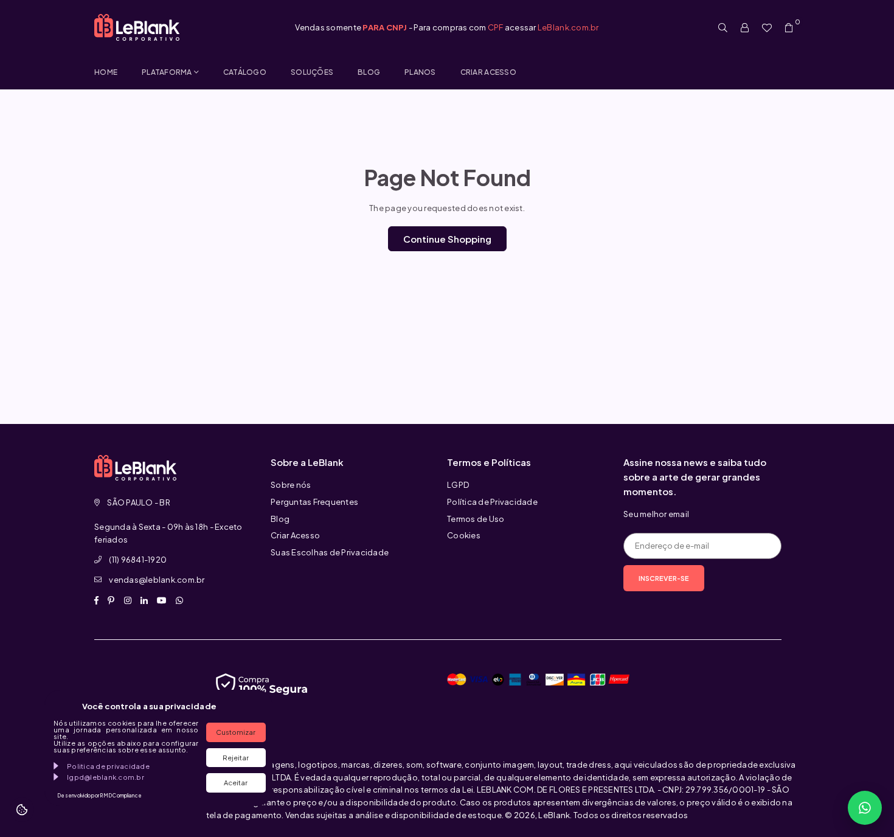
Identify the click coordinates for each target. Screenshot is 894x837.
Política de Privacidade (492, 502)
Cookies (463, 535)
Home (105, 72)
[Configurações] (745, 27)
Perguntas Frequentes (314, 502)
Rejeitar (236, 758)
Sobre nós (291, 485)
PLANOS (420, 72)
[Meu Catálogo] (767, 27)
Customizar (235, 732)
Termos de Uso (475, 519)
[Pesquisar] (723, 27)
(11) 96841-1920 (138, 559)
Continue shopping (447, 239)
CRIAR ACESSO (488, 72)
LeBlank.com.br (568, 27)
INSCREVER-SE (664, 578)
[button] (789, 27)
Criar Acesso (295, 535)
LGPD (458, 485)
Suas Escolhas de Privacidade (330, 552)
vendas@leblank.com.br (156, 580)
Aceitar (236, 783)
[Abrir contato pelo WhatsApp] (865, 808)
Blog (369, 72)
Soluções (312, 72)
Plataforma (167, 72)
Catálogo (244, 72)
